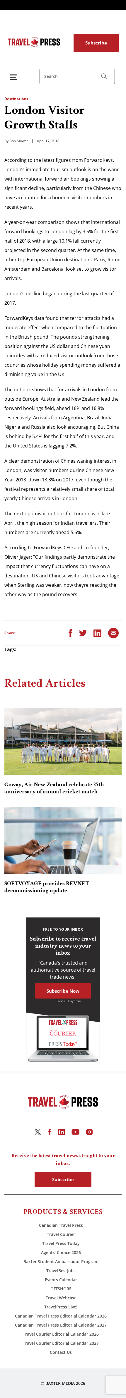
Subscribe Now (63, 991)
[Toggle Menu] (15, 77)
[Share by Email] (113, 632)
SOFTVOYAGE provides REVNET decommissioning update (46, 887)
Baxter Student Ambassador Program (60, 1261)
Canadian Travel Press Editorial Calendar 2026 (61, 1316)
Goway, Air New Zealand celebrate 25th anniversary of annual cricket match (54, 788)
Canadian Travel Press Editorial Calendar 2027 (61, 1325)
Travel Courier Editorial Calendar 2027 (61, 1343)
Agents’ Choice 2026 (61, 1252)
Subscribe (96, 43)
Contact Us (61, 1352)
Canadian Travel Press (61, 1225)
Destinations (16, 98)
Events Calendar (61, 1279)
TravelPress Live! (60, 1307)
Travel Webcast (61, 1298)
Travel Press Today (61, 1243)
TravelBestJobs (61, 1270)
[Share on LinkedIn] (97, 632)
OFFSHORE (60, 1288)
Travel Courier (61, 1234)
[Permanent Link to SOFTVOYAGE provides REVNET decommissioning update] (63, 840)
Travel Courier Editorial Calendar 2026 (61, 1334)
